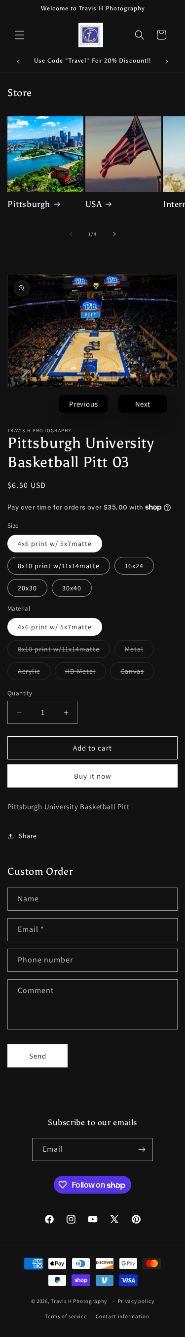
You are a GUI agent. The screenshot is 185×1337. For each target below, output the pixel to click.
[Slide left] (71, 234)
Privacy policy (136, 1301)
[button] (20, 35)
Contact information (122, 1316)
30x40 (71, 587)
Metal (139, 651)
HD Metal (85, 673)
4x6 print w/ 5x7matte (55, 543)
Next (142, 404)
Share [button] (28, 835)
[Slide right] (114, 234)
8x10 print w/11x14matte (59, 565)
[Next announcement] (167, 61)
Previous (83, 404)
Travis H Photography (79, 1301)
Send (37, 1056)
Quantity (19, 693)
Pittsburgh (28, 204)
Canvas (137, 673)
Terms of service (65, 1316)
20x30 (27, 587)
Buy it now (92, 776)
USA (93, 204)
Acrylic (34, 673)
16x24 (134, 565)
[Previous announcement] (18, 61)
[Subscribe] (141, 1149)
